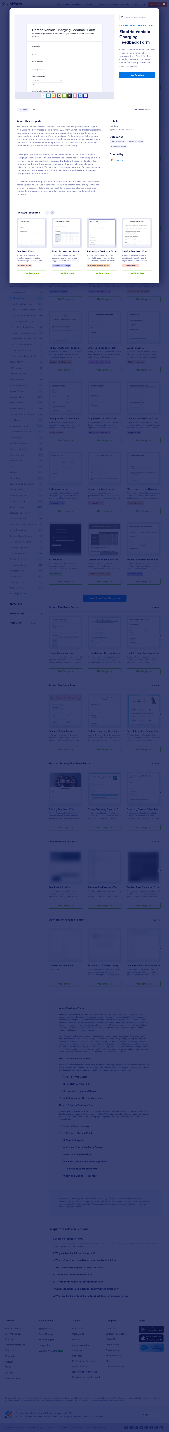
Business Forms (25, 265)
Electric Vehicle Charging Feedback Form (134, 37)
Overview (23, 109)
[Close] (164, 4)
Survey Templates (135, 141)
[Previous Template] (4, 716)
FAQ (34, 109)
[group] (31, 249)
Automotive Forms (118, 146)
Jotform (119, 160)
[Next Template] (165, 716)
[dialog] (84, 716)
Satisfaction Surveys (61, 265)
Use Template (137, 75)
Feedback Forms (145, 25)
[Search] (122, 17)
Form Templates (127, 25)
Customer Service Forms (98, 265)
